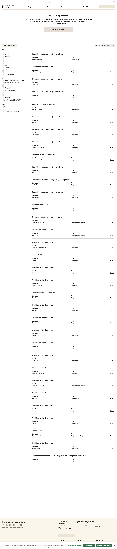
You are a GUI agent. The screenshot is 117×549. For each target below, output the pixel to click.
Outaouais (7, 72)
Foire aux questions (57, 2)
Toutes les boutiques (9, 74)
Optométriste (7, 97)
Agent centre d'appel (9, 90)
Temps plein (7, 109)
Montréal (6, 61)
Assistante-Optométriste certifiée (12, 95)
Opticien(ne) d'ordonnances (11, 92)
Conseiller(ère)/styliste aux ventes (12, 84)
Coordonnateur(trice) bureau (11, 82)
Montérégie (7, 67)
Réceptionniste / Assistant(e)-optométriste (15, 80)
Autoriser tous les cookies (104, 545)
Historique (61, 542)
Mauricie (6, 65)
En (72, 2)
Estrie (5, 69)
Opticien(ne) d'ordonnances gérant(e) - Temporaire (14, 87)
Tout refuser (89, 545)
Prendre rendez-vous (102, 542)
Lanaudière (7, 56)
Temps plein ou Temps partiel (11, 111)
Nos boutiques (47, 2)
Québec (6, 63)
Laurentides (7, 54)
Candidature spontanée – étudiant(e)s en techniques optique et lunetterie (14, 100)
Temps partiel (7, 107)
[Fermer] (114, 546)
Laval (5, 58)
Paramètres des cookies (74, 545)
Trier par (97, 45)
